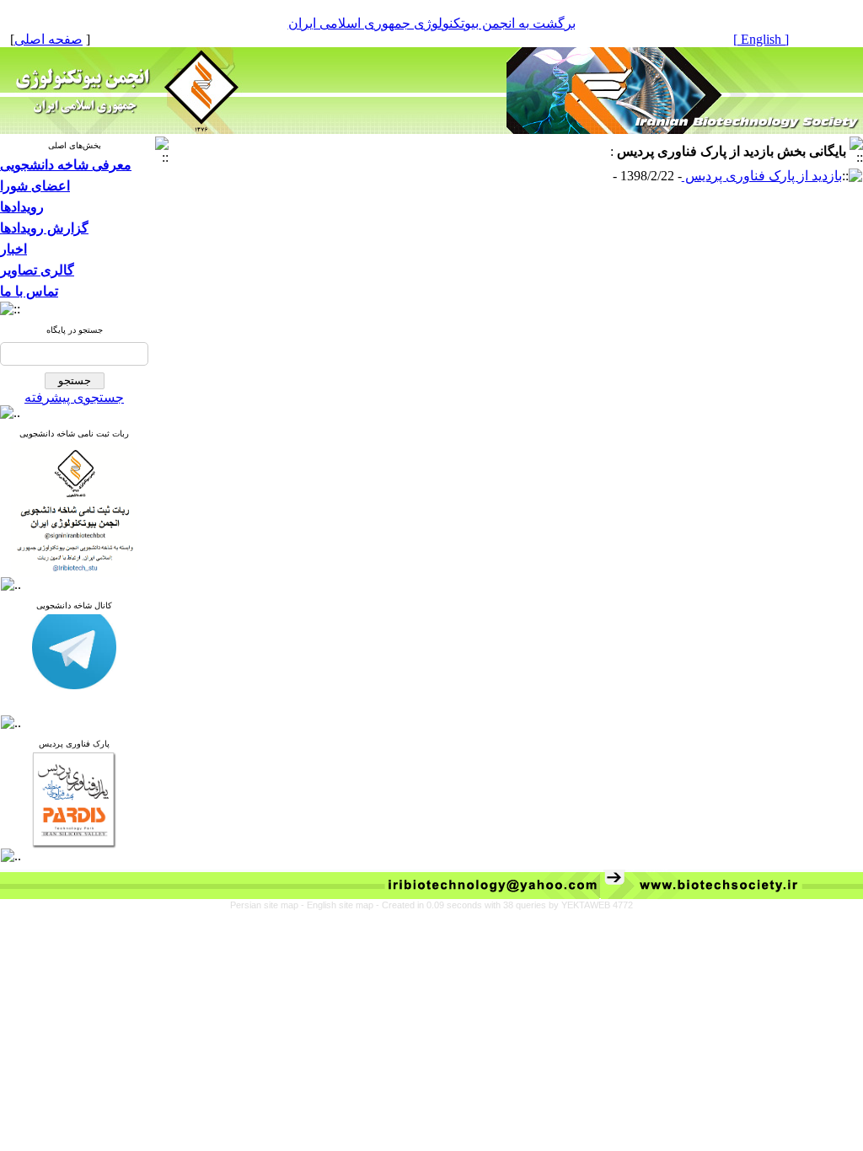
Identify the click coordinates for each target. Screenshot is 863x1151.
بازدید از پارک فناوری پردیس (762, 176)
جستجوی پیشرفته (74, 397)
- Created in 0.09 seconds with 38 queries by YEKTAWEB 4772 (504, 905)
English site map (341, 905)
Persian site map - (268, 905)
